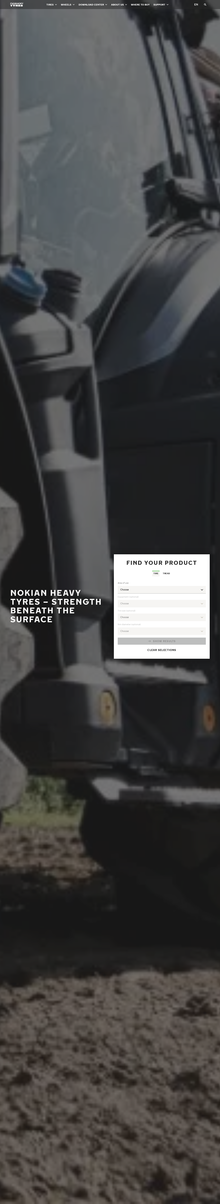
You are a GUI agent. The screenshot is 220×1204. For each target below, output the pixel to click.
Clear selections (161, 650)
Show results (164, 641)
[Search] (205, 4)
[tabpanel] (162, 618)
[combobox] (162, 617)
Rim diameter (129, 624)
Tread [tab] (166, 573)
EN (196, 4)
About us (117, 4)
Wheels (66, 4)
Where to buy (140, 4)
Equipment (128, 597)
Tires (50, 4)
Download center (91, 4)
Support (159, 4)
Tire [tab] (155, 573)
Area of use (123, 583)
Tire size (126, 611)
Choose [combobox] (124, 589)
